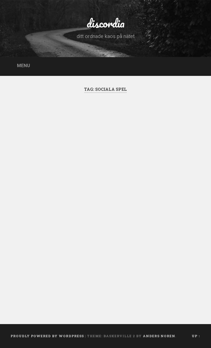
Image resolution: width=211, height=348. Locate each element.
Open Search (196, 66)
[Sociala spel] (55, 165)
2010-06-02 (30, 296)
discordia (106, 23)
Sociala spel (36, 129)
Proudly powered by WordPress (47, 336)
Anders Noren (159, 336)
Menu (23, 65)
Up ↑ (196, 336)
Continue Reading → (39, 274)
